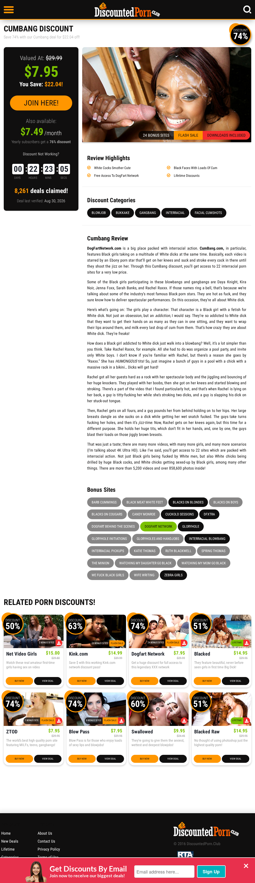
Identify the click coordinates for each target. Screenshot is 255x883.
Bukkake (122, 213)
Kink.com (78, 654)
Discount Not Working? (41, 154)
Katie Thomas (144, 551)
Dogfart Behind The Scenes (113, 526)
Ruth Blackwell (178, 551)
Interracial (175, 213)
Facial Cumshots (208, 213)
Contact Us (46, 841)
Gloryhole (190, 526)
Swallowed (142, 732)
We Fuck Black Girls (108, 575)
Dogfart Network (158, 526)
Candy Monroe (143, 514)
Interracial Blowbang (207, 539)
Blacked (202, 654)
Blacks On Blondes (188, 502)
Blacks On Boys (225, 502)
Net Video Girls (21, 654)
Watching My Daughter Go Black (145, 563)
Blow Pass (79, 732)
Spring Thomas (213, 551)
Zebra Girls (173, 575)
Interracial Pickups (108, 551)
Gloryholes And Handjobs (158, 539)
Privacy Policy (49, 849)
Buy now (19, 681)
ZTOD (11, 732)
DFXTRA (209, 514)
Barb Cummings (104, 502)
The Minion (100, 563)
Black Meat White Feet (145, 502)
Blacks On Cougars (107, 514)
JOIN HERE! (41, 102)
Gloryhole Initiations (109, 539)
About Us (45, 833)
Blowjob (99, 213)
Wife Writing (144, 575)
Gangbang (147, 213)
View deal (48, 681)
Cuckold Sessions (179, 514)
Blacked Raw (207, 732)
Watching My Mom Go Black (204, 563)
